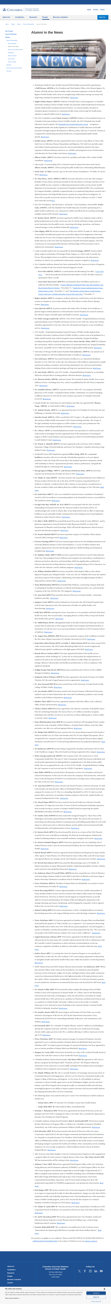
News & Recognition (28, 24)
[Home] (21, 9)
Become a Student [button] (60, 17)
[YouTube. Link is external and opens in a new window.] (101, 1271)
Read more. (66, 114)
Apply (89, 9)
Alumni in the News (13, 46)
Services (9, 71)
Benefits (9, 65)
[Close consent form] (104, 1288)
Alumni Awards (12, 43)
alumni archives (91, 1241)
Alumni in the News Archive (15, 49)
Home (7, 24)
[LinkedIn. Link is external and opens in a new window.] (95, 1271)
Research (10, 1273)
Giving (102, 9)
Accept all (96, 1293)
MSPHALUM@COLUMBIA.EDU (45, 1241)
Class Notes (11, 58)
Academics (11, 1270)
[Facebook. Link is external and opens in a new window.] (84, 1271)
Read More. (75, 1069)
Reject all (96, 1297)
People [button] (45, 17)
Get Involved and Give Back (14, 68)
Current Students (11, 34)
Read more (74, 98)
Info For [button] (102, 17)
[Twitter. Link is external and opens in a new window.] (79, 1271)
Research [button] (33, 17)
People (13, 24)
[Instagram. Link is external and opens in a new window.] (90, 1271)
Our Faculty (9, 31)
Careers (10, 1283)
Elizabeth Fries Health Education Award (73, 124)
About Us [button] (6, 17)
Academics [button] (19, 17)
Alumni (19, 24)
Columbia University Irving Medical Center (55, 2)
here (54, 201)
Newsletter (11, 52)
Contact (95, 9)
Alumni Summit (12, 55)
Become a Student (14, 1279)
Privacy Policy (95, 1301)
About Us (10, 1266)
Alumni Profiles (12, 62)
